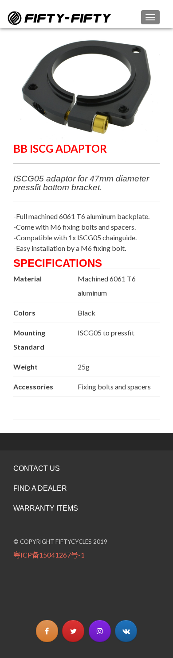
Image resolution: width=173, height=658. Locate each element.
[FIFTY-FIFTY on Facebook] (47, 631)
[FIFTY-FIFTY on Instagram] (100, 631)
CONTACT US (36, 468)
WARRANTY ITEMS (45, 508)
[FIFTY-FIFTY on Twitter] (73, 631)
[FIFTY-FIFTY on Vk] (126, 631)
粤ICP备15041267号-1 (49, 554)
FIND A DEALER (40, 488)
